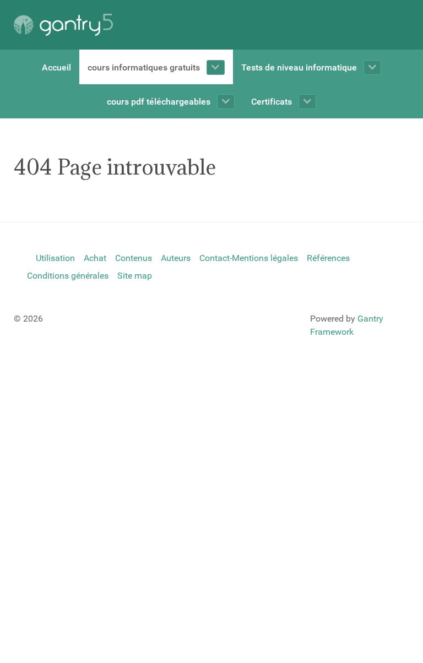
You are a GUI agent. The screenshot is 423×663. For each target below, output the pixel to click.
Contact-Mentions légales (248, 258)
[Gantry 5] (63, 25)
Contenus (133, 258)
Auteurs (176, 258)
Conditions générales (68, 275)
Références (328, 258)
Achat (95, 258)
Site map (134, 275)
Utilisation (55, 258)
